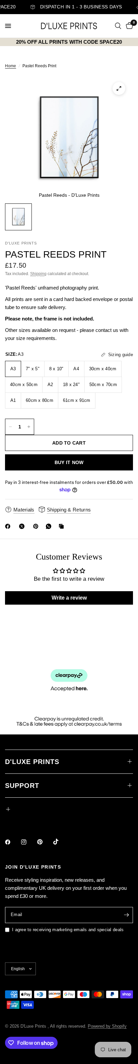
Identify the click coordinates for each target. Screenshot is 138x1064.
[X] (23, 526)
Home (10, 66)
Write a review (69, 598)
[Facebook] (9, 526)
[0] (128, 26)
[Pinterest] (37, 526)
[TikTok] (60, 841)
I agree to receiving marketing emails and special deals (68, 929)
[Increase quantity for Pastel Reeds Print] (29, 426)
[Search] (118, 26)
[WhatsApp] (50, 526)
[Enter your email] (126, 915)
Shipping (38, 273)
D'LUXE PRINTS (32, 761)
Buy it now (69, 462)
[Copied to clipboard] (63, 526)
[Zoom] (119, 88)
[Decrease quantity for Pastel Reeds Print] (10, 426)
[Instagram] (28, 842)
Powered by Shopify (107, 1026)
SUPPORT (22, 785)
